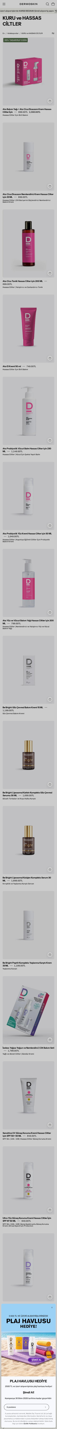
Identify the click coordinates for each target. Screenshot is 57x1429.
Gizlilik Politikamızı (30, 1424)
